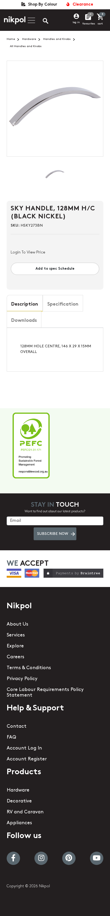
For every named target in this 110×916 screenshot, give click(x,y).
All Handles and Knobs (26, 46)
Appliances (19, 823)
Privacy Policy (22, 679)
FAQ (11, 737)
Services (16, 635)
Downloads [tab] (24, 320)
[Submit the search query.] (41, 21)
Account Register (27, 759)
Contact (16, 726)
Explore (15, 646)
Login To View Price (28, 253)
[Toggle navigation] (30, 20)
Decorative (19, 801)
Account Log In (24, 748)
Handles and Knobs (57, 39)
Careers (15, 657)
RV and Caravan (25, 812)
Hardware (29, 39)
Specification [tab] (62, 304)
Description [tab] (24, 304)
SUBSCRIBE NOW (52, 534)
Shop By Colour (41, 5)
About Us (17, 624)
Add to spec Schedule (55, 268)
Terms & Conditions (29, 668)
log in (76, 22)
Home (11, 39)
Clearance (81, 5)
